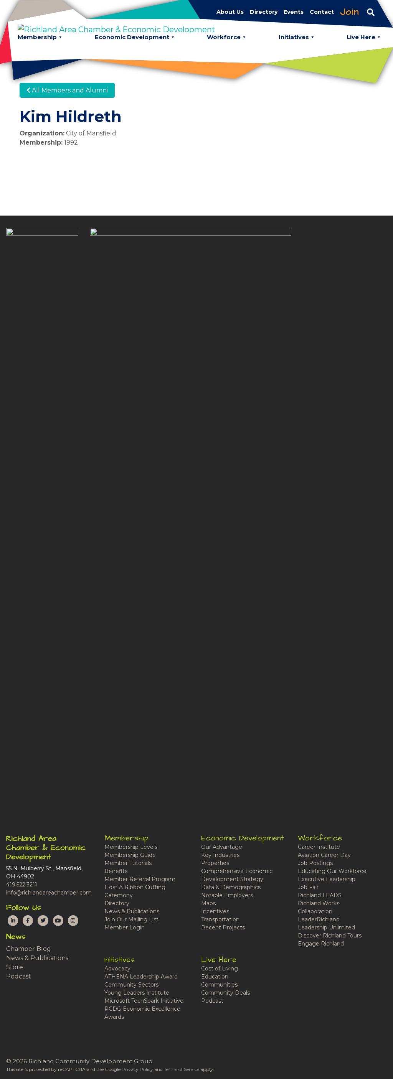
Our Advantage (221, 846)
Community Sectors (131, 984)
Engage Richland (321, 943)
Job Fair (308, 887)
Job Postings (315, 863)
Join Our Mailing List (131, 919)
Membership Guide (130, 855)
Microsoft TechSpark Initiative (143, 1000)
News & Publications (37, 958)
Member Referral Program (139, 879)
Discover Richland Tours (330, 935)
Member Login (124, 927)
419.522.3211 (21, 884)
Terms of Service (181, 1069)
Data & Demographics (231, 887)
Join (349, 11)
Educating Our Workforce (332, 871)
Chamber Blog (28, 948)
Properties (215, 863)
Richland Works (318, 903)
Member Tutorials (128, 863)
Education (214, 976)
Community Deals (225, 992)
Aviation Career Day (324, 855)
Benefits (115, 871)
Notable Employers (227, 895)
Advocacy (117, 968)
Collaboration (315, 911)
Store (14, 967)
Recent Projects (223, 927)
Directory (116, 903)
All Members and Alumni (69, 90)
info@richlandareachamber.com (49, 892)
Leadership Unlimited (326, 927)
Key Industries (220, 855)
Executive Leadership (326, 879)
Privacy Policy (137, 1069)
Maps (208, 903)
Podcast (18, 976)
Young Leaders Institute (136, 992)
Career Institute (319, 846)
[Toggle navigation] (370, 12)
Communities (219, 984)
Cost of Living (219, 968)
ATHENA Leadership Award (141, 976)
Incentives (215, 911)
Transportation (220, 919)
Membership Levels (130, 846)
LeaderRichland (319, 919)
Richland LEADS (320, 895)
